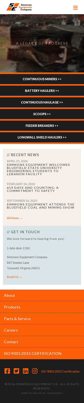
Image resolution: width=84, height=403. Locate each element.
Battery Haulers (40, 90)
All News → (15, 218)
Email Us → (14, 277)
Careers (11, 330)
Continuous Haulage (40, 102)
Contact (11, 341)
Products (12, 307)
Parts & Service (17, 318)
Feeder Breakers (40, 125)
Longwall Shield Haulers (40, 137)
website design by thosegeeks (42, 393)
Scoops (39, 114)
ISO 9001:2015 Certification (60, 371)
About (9, 295)
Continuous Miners (40, 79)
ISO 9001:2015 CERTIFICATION (33, 353)
